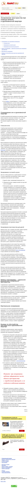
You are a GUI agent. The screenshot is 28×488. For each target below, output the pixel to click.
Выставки (4, 465)
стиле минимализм (20, 360)
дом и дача (16, 4)
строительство (9, 4)
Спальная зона (7, 43)
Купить (21, 430)
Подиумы (3, 150)
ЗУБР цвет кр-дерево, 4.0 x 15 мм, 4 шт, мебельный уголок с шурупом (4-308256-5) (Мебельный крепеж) (13, 436)
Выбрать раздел (5, 13)
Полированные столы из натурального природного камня (12, 418)
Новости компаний (5, 468)
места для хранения (20, 250)
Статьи (13, 13)
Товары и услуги (5, 460)
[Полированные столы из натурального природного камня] (5, 427)
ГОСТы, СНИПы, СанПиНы (7, 466)
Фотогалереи (4, 462)
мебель (7, 101)
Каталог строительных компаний (8, 459)
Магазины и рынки (5, 464)
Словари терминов (6, 471)
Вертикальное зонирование (7, 51)
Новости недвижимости (6, 467)
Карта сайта (3, 481)
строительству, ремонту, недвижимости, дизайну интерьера (13, 478)
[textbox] (12, 8)
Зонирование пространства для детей (11, 46)
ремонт (13, 4)
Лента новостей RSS (6, 472)
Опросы (3, 470)
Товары (18, 13)
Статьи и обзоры (5, 461)
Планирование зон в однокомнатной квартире (11, 41)
